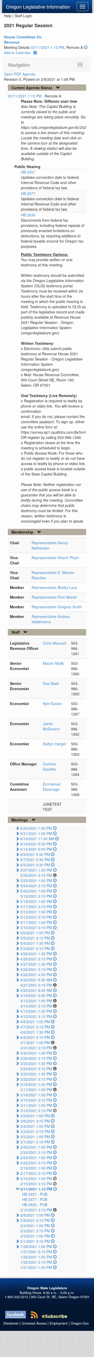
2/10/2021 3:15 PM (36, 1209)
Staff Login (23, 15)
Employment (59, 1323)
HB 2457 (28, 172)
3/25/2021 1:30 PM (36, 1063)
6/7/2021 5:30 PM (35, 859)
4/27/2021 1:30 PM (36, 964)
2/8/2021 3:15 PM (35, 1220)
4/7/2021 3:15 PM (35, 1026)
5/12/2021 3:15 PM (36, 917)
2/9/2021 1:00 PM (35, 1215)
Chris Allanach (55, 643)
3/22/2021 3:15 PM (36, 1079)
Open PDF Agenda (19, 74)
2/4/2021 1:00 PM (35, 1225)
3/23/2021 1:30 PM (36, 1074)
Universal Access (34, 1323)
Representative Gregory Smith (57, 606)
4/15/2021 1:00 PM (36, 1000)
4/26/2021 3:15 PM (36, 969)
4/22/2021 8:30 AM (36, 979)
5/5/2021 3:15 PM (35, 938)
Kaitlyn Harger (54, 743)
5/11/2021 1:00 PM (36, 922)
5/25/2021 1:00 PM (36, 880)
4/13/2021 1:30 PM (36, 1011)
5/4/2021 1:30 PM (35, 943)
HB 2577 (28, 193)
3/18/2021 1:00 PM (36, 1084)
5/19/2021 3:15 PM (36, 896)
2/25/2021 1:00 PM (36, 1147)
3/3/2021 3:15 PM (35, 1131)
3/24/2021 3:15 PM (36, 1068)
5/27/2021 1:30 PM (36, 870)
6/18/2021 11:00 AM (37, 838)
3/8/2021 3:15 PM (35, 1121)
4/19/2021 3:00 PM (36, 995)
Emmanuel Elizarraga (52, 786)
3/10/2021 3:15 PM (36, 1110)
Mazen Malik (53, 663)
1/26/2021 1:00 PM (36, 1256)
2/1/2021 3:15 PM (35, 1241)
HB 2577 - (34, 1199)
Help (7, 15)
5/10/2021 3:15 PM (36, 927)
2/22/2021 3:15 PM (36, 1162)
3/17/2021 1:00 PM (36, 1089)
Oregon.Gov (80, 1323)
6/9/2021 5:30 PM (35, 854)
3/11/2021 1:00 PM (36, 1105)
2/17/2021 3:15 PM (36, 1173)
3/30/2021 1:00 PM (36, 1053)
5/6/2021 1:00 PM (35, 932)
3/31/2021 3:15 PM (36, 1047)
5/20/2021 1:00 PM (36, 891)
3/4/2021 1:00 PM (35, 1126)
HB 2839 (28, 214)
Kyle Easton (52, 703)
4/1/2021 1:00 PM (35, 1042)
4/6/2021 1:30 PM (35, 1032)
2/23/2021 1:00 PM (36, 1157)
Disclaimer (11, 1323)
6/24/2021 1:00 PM (36, 828)
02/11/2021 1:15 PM (47, 47)
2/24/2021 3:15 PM (36, 1152)
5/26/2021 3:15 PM (36, 875)
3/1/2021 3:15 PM (35, 1141)
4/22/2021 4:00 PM (36, 974)
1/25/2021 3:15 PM (36, 1262)
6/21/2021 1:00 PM (36, 833)
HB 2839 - (34, 1204)
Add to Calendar (17, 52)
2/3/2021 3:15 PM (35, 1230)
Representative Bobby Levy (54, 587)
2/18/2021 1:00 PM (36, 1168)
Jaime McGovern (51, 726)
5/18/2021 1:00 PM (36, 901)
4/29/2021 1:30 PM (36, 953)
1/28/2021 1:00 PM (36, 1246)
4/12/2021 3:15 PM (36, 1016)
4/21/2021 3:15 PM (36, 985)
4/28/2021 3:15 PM (36, 958)
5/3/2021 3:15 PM (35, 948)
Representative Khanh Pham (55, 557)
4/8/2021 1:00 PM (35, 1021)
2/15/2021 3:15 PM (36, 1183)
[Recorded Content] (85, 47)
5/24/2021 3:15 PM (36, 885)
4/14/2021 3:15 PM (36, 1006)
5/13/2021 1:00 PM (36, 911)
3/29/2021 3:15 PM (36, 1058)
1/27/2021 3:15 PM (36, 1251)
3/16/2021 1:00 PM (36, 1094)
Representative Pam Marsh (54, 597)
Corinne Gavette (49, 766)
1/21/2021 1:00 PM (36, 1267)
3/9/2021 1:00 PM (35, 1115)
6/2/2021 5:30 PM (35, 864)
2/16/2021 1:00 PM (36, 1178)
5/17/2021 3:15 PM (36, 906)
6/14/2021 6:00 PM (36, 849)
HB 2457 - (34, 1194)
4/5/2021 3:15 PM (35, 1037)
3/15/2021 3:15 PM (36, 1100)
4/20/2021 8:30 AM (36, 990)
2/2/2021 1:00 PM (35, 1236)
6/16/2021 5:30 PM (36, 843)
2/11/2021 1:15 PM (36, 1189)
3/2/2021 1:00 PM (35, 1136)
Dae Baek (51, 683)
